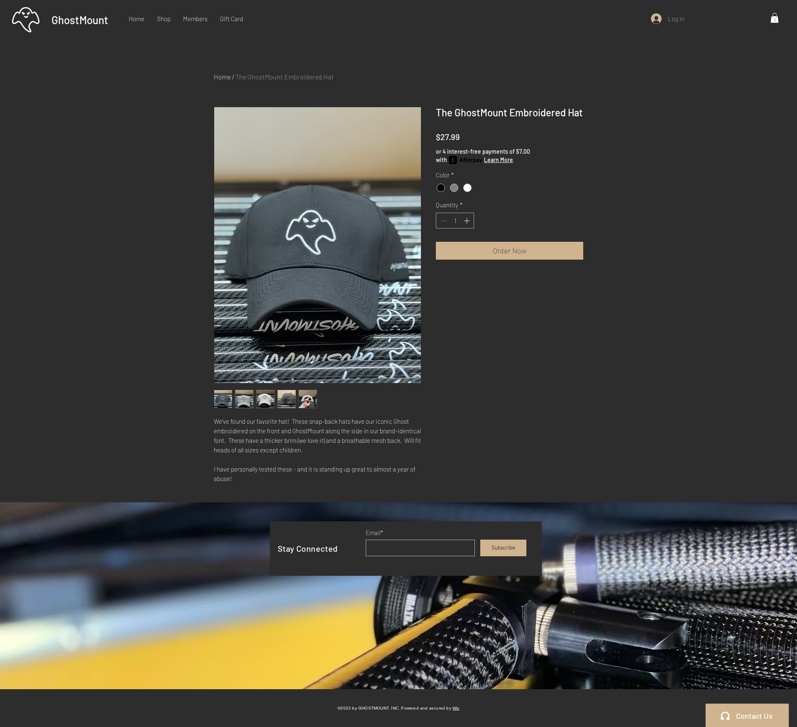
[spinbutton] (455, 220)
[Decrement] (442, 220)
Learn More (498, 159)
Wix (456, 708)
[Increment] (467, 220)
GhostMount (79, 19)
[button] (774, 18)
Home (222, 77)
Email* (374, 533)
